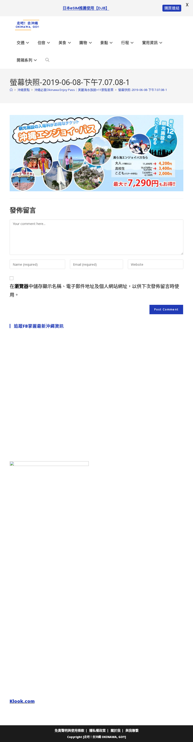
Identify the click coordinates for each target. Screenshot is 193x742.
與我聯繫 (132, 730)
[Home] (11, 90)
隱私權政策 (97, 730)
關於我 (116, 730)
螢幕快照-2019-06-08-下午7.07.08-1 (142, 90)
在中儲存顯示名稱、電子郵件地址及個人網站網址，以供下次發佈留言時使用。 (94, 290)
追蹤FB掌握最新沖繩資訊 (39, 326)
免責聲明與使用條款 (69, 730)
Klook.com (22, 701)
